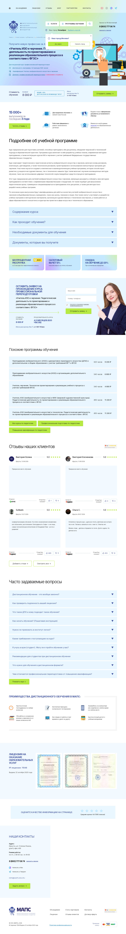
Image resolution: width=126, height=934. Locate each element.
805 (49, 553)
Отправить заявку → (105, 94)
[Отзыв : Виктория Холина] (12, 501)
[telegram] (116, 8)
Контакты (87, 8)
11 (58, 553)
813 (106, 553)
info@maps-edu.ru (17, 878)
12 (114, 553)
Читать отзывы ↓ (19, 126)
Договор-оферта (91, 914)
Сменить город (80, 44)
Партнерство (72, 8)
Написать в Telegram (19, 872)
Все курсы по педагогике (22, 423)
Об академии (21, 8)
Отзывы (49, 8)
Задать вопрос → (19, 886)
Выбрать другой (74, 30)
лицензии (94, 125)
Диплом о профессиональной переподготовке (29, 75)
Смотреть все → (44, 564)
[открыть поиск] (90, 23)
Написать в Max (17, 867)
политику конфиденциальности (79, 305)
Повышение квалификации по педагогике (29, 430)
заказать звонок (105, 30)
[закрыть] (91, 36)
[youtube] (102, 8)
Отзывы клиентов (72, 914)
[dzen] (107, 8)
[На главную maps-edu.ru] (23, 27)
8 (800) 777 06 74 (107, 26)
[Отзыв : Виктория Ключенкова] (69, 501)
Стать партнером (72, 910)
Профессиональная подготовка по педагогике (60, 423)
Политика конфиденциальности (60, 925)
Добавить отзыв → (20, 564)
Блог (59, 8)
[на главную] (9, 8)
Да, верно (58, 44)
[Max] (111, 8)
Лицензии (36, 8)
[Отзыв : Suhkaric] (12, 554)
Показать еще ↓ (19, 682)
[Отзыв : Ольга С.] (69, 554)
